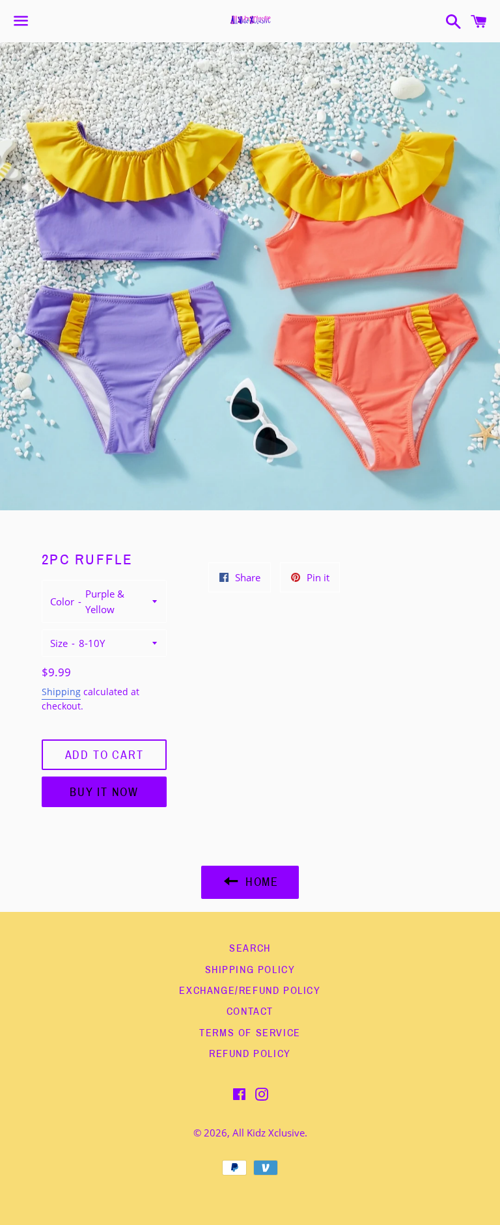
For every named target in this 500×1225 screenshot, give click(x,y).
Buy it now (104, 792)
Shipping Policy (250, 969)
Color (62, 601)
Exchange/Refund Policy (249, 990)
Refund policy (250, 1053)
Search (250, 948)
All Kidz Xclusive (268, 1132)
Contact (250, 1011)
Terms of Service (250, 1032)
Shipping (61, 691)
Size (59, 643)
